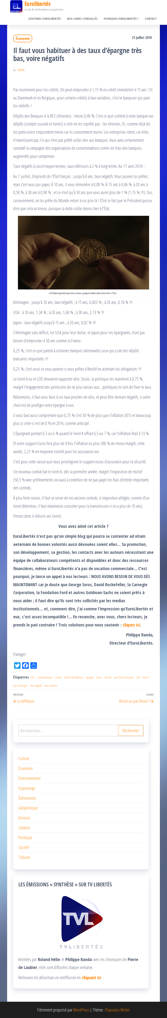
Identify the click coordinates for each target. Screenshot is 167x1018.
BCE (33, 677)
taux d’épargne (20, 685)
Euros (99, 677)
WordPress (81, 1010)
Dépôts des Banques (74, 677)
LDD (138, 677)
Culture (23, 758)
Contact (151, 18)
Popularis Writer (117, 1010)
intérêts (107, 677)
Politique (25, 837)
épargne (90, 677)
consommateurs (44, 677)
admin (21, 70)
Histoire (24, 818)
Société (23, 847)
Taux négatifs (36, 685)
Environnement (29, 778)
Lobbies (24, 827)
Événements (27, 798)
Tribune (24, 857)
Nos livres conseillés (82, 18)
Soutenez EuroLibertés (44, 18)
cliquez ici (131, 625)
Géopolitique (28, 808)
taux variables (50, 685)
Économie (23, 38)
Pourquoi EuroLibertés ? (121, 18)
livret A (146, 677)
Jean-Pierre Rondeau (124, 677)
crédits (58, 677)
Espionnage (26, 788)
